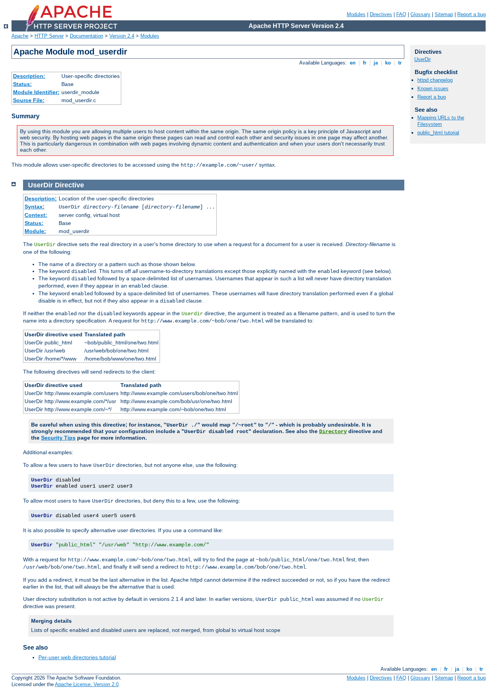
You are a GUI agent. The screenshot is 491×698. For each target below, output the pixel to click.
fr (364, 63)
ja (375, 63)
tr (400, 63)
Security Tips (58, 438)
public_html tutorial (438, 133)
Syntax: (34, 206)
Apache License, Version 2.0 (87, 684)
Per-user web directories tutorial (77, 657)
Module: (35, 231)
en (352, 63)
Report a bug (471, 14)
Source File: (28, 100)
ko (388, 63)
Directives (381, 14)
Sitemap (444, 14)
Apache (20, 36)
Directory (333, 431)
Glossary (420, 14)
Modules (356, 14)
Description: (29, 76)
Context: (36, 215)
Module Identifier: (36, 92)
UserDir (422, 59)
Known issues (432, 88)
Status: (22, 84)
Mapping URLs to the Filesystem (440, 121)
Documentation (86, 36)
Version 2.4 (121, 36)
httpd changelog (435, 80)
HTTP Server (49, 36)
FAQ (401, 14)
